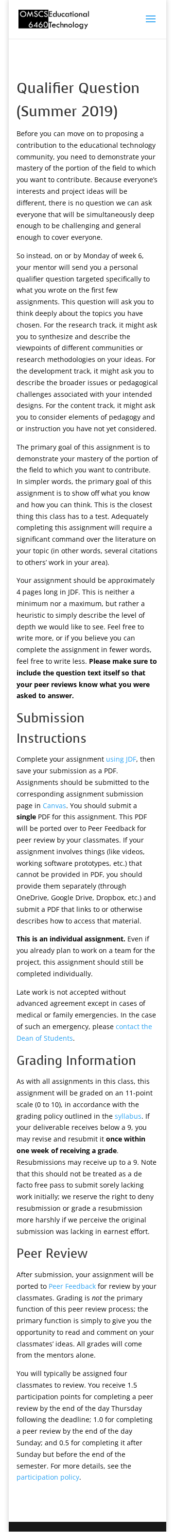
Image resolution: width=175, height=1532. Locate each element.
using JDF (121, 759)
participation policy (48, 1477)
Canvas (54, 805)
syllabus (128, 1116)
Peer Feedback (72, 1286)
